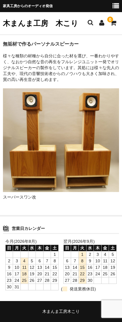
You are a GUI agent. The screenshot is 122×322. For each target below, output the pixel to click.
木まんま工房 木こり (40, 23)
